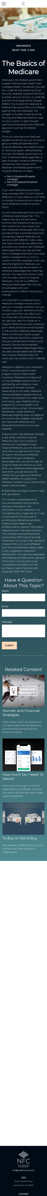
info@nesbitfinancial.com (24, 1170)
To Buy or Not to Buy (20, 838)
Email (5, 606)
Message (7, 622)
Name (5, 591)
